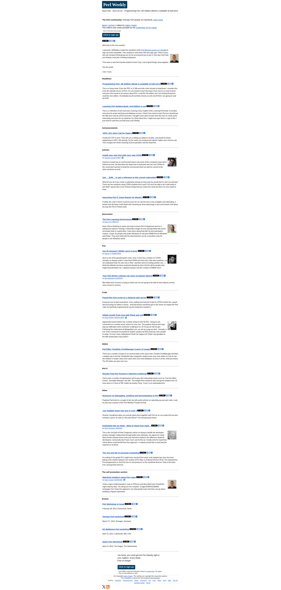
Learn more (158, 20)
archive (111, 25)
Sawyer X (107, 253)
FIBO (118, 158)
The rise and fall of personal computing (120, 453)
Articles (136, 580)
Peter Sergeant (109, 428)
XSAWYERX (116, 253)
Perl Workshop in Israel (113, 504)
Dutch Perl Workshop (112, 542)
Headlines (118, 580)
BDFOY (115, 222)
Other (169, 580)
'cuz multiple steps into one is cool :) (119, 411)
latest (104, 25)
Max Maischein (109, 278)
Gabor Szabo (131, 25)
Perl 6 (164, 580)
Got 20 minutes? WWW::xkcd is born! (120, 251)
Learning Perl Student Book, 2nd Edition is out (124, 106)
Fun (150, 580)
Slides (159, 580)
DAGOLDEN (119, 317)
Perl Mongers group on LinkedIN (153, 50)
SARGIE (119, 428)
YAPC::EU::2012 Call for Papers (117, 133)
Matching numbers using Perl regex (119, 477)
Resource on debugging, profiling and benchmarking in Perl (130, 396)
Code (154, 580)
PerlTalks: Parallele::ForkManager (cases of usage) (126, 349)
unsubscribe (150, 571)
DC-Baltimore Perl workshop (115, 529)
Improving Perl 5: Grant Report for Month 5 (122, 197)
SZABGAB (118, 480)
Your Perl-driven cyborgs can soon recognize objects (127, 276)
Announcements (128, 580)
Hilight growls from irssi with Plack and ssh (122, 315)
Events (148, 583)
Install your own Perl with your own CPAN (122, 155)
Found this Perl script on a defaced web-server (124, 298)
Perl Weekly (114, 4)
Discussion (143, 580)
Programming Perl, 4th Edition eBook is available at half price (131, 84)
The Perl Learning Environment (117, 219)
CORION (119, 278)
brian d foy (108, 222)
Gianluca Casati (109, 158)
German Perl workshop (113, 517)
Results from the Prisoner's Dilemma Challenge (124, 374)
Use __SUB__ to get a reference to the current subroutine (129, 177)
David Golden (109, 317)
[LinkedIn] (122, 158)
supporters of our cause (146, 28)
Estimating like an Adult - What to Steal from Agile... (126, 426)
